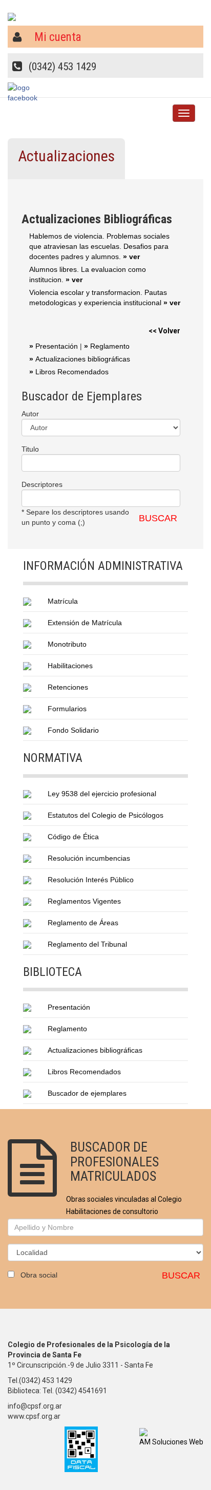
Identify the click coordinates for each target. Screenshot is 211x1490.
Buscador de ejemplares (87, 1093)
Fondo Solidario (73, 730)
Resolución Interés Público (91, 880)
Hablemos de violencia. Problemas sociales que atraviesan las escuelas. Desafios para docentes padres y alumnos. (99, 246)
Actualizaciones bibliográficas (79, 359)
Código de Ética (73, 837)
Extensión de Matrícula (85, 623)
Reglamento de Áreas (83, 923)
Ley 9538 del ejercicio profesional (102, 794)
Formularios (67, 709)
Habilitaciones (70, 666)
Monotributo (67, 644)
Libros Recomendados (69, 372)
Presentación (53, 346)
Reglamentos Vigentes (84, 901)
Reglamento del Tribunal (87, 944)
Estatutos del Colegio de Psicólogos (105, 815)
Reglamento (107, 346)
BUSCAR (158, 518)
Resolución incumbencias (89, 858)
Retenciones (68, 687)
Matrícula (63, 601)
